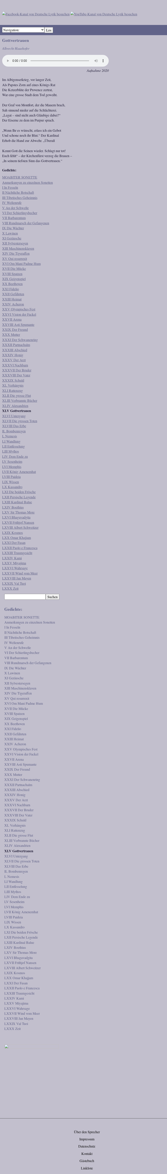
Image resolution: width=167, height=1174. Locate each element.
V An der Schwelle (15, 207)
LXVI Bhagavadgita (16, 517)
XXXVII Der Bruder (16, 370)
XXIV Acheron (13, 304)
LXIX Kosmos (12, 532)
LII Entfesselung (13, 446)
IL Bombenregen (14, 431)
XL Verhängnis (12, 385)
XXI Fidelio (10, 289)
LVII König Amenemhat (19, 471)
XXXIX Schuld (13, 380)
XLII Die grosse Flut (16, 395)
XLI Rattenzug (12, 390)
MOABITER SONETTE (19, 177)
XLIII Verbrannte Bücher (19, 400)
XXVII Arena (12, 319)
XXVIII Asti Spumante (18, 324)
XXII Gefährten (13, 294)
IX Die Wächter (13, 228)
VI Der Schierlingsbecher (19, 212)
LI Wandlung (11, 441)
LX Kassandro (12, 486)
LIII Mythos (10, 451)
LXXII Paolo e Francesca (19, 547)
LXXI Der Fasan (13, 542)
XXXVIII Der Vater (16, 375)
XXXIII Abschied (14, 350)
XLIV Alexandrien (15, 405)
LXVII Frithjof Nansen (18, 522)
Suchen (52, 596)
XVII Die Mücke (14, 268)
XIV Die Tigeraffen (16, 253)
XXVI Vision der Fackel (19, 314)
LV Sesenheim (12, 461)
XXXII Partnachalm (16, 344)
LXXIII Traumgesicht (17, 552)
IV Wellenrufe (12, 202)
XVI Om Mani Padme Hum (21, 263)
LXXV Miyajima (14, 563)
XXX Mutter (11, 334)
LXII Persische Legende (19, 497)
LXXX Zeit (10, 588)
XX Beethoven (12, 283)
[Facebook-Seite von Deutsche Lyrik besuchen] (36, 13)
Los (48, 30)
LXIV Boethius (13, 507)
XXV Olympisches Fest (18, 309)
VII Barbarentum (14, 217)
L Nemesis (9, 436)
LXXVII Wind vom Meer (20, 573)
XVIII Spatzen (12, 273)
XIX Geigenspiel (14, 278)
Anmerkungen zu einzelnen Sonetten (27, 182)
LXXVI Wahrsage (15, 568)
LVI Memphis (11, 466)
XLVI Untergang (14, 416)
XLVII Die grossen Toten (19, 421)
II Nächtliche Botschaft (18, 192)
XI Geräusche (11, 238)
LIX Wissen (10, 481)
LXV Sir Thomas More (18, 512)
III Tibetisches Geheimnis (19, 197)
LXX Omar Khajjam (16, 537)
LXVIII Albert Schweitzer (20, 527)
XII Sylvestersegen (15, 243)
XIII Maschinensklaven (18, 248)
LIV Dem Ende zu (15, 456)
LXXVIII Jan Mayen (16, 578)
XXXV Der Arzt (14, 360)
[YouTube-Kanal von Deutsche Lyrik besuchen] (103, 13)
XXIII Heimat (12, 299)
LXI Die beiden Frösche (19, 491)
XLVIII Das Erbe (14, 426)
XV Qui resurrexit (14, 258)
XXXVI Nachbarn (15, 365)
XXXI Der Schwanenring (20, 339)
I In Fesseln (10, 187)
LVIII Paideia (11, 476)
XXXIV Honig (12, 355)
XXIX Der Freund (15, 329)
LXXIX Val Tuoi (14, 583)
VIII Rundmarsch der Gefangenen (25, 223)
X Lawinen (10, 233)
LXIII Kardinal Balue (17, 502)
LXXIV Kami (12, 558)
